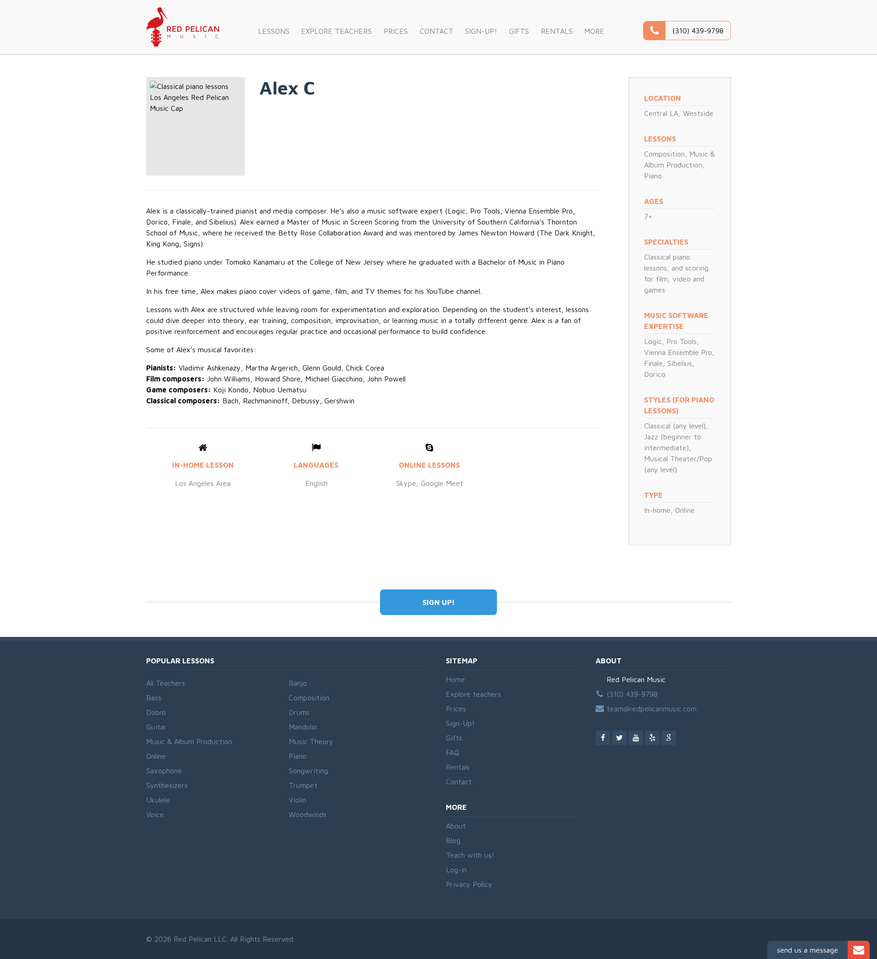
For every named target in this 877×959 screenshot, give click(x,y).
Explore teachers (336, 31)
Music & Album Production (189, 741)
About (456, 826)
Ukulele (158, 800)
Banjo (298, 683)
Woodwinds (308, 814)
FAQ (452, 752)
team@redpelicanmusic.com (652, 708)
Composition (664, 154)
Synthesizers (167, 785)
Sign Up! (439, 602)
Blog (453, 840)
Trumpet (303, 785)
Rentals (557, 31)
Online (156, 756)
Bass (153, 697)
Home (455, 679)
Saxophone (164, 770)
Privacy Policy (469, 884)
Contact (437, 31)
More (594, 31)
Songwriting (308, 770)
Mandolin (303, 727)
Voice (155, 814)
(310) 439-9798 (632, 694)
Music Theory (311, 741)
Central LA (661, 113)
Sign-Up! (481, 31)
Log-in (456, 869)
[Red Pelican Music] (182, 27)
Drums (299, 712)
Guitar (156, 727)
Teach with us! (470, 855)
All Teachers (165, 683)
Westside (698, 113)
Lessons (274, 31)
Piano (653, 176)
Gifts (519, 31)
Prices (396, 31)
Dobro (156, 712)
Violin (297, 800)
